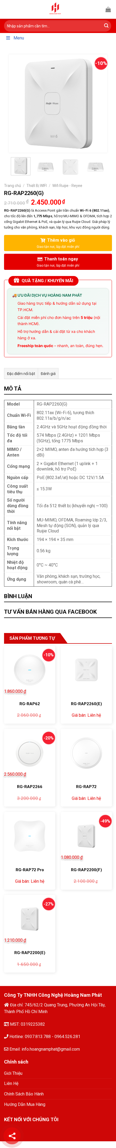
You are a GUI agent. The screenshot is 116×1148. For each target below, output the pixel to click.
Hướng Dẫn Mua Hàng (24, 1104)
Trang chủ (12, 185)
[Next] (99, 103)
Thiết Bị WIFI (36, 185)
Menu (18, 38)
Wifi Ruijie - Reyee (67, 185)
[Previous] (17, 103)
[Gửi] (106, 26)
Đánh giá (48, 373)
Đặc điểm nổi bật (21, 373)
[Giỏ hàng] (108, 9)
